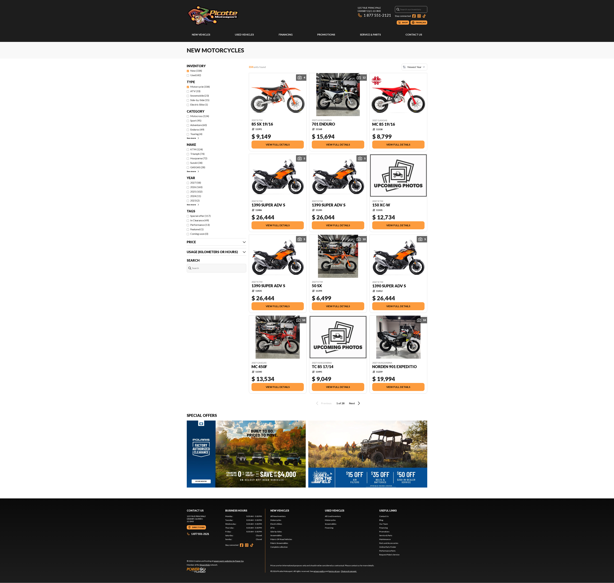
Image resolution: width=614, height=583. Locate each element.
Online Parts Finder (387, 547)
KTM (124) (196, 149)
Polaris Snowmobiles (279, 543)
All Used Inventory (333, 516)
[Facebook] (414, 16)
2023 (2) (195, 200)
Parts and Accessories (388, 543)
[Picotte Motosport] (227, 15)
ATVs (272, 528)
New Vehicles (201, 34)
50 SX (317, 286)
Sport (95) (195, 120)
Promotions (326, 34)
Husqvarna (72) (198, 158)
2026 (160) (196, 187)
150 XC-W (381, 205)
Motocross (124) (199, 116)
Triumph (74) (197, 153)
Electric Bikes (276, 524)
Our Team (383, 524)
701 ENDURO (323, 124)
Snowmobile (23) (199, 95)
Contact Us (413, 34)
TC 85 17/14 (322, 366)
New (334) (196, 70)
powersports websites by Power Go (229, 561)
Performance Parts (387, 551)
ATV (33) (195, 91)
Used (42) (195, 75)
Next (352, 403)
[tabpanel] (243, 528)
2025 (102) (196, 191)
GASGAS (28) (197, 167)
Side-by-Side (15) (199, 100)
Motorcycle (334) (200, 86)
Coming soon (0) (199, 233)
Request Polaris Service (389, 554)
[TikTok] (424, 16)
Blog (381, 520)
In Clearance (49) (199, 220)
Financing (286, 34)
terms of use (334, 571)
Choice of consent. (349, 571)
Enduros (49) (197, 129)
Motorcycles (275, 520)
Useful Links (388, 510)
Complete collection (279, 547)
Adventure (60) (198, 124)
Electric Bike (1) (199, 104)
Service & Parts (370, 34)
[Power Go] (215, 570)
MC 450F (259, 366)
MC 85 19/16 (383, 124)
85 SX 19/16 (262, 124)
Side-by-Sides (276, 531)
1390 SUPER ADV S (268, 205)
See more (191, 138)
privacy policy (319, 571)
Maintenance (385, 539)
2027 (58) (195, 182)
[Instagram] (419, 16)
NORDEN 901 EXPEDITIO (394, 366)
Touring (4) (196, 133)
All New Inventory (278, 516)
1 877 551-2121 (377, 15)
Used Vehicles (244, 34)
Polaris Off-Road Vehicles (281, 539)
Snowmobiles (276, 535)
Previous (326, 403)
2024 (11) (195, 195)
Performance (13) (200, 224)
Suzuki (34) (196, 162)
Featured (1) (197, 229)
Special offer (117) (200, 215)
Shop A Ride (205, 565)
